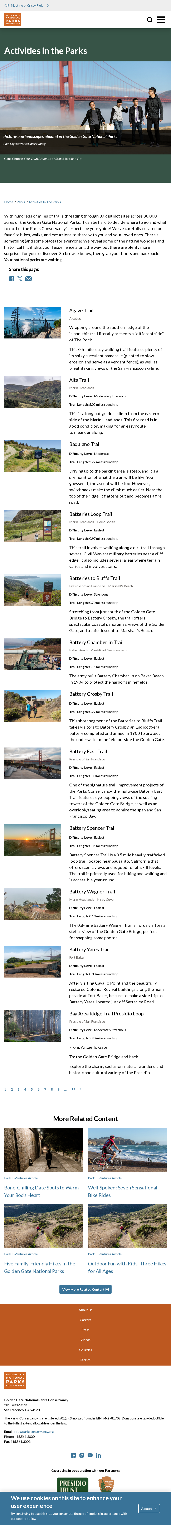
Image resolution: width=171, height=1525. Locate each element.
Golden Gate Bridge (114, 803)
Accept (146, 1508)
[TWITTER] (20, 278)
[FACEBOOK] (11, 278)
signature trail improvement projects (124, 784)
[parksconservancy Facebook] (73, 1455)
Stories (85, 1360)
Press (85, 1330)
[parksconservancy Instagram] (81, 1455)
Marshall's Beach (120, 586)
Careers (85, 1320)
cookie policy (25, 1518)
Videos (85, 1340)
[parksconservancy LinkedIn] (98, 1455)
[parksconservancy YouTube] (90, 1455)
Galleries (85, 1350)
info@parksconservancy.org (34, 1431)
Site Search (150, 19)
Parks (21, 202)
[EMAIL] (28, 278)
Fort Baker (77, 957)
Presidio (142, 1072)
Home (8, 202)
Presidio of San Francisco (87, 586)
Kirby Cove (105, 899)
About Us (85, 1310)
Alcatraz (75, 318)
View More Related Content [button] (83, 1289)
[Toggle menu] (161, 20)
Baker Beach (78, 650)
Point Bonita (106, 522)
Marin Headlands (81, 388)
